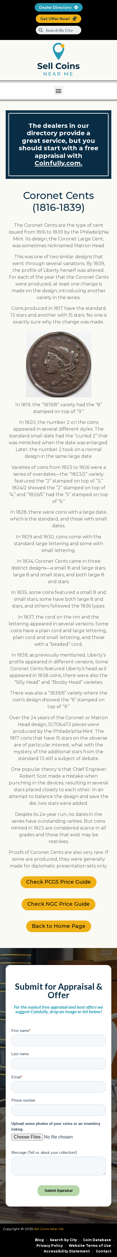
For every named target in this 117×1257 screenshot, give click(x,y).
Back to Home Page (58, 926)
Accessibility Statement (67, 1251)
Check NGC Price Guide (58, 904)
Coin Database (97, 1240)
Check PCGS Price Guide (58, 882)
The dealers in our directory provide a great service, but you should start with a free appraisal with (58, 144)
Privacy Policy (49, 1245)
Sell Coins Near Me (48, 1229)
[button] (58, 90)
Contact (103, 1251)
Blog (39, 1240)
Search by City (63, 1240)
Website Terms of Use (90, 1245)
